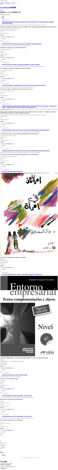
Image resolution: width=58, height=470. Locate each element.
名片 (3, 18)
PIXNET (22, 457)
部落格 (3, 17)
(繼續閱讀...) (2, 35)
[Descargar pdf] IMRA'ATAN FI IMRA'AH (12, 171)
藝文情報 (7, 14)
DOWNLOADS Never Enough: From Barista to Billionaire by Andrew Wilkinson (21, 64)
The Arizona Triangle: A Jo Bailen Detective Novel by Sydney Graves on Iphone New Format (23, 85)
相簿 (3, 16)
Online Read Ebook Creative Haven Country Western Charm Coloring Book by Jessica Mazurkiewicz (26, 130)
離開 (5, 468)
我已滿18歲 (2, 468)
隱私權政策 (34, 457)
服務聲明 (37, 457)
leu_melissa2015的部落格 (8, 7)
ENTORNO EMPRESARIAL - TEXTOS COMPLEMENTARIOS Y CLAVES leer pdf (22, 274)
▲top (1, 40)
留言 (10, 57)
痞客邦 (9, 57)
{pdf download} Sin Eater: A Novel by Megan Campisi (14, 374)
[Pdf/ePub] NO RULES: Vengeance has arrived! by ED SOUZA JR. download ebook (21, 43)
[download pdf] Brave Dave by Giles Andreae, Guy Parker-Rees (17, 395)
